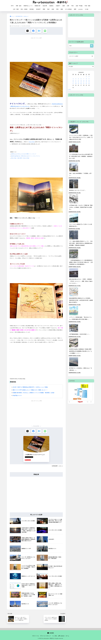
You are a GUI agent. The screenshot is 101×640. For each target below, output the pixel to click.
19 (78, 83)
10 (73, 81)
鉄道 (53, 9)
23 (89, 83)
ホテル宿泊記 (68, 9)
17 (73, 83)
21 (83, 83)
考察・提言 (18, 5)
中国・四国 (87, 5)
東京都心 (32, 9)
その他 (86, 9)
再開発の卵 (37, 5)
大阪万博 (44, 5)
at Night (33, 141)
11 (75, 81)
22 (86, 83)
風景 (75, 9)
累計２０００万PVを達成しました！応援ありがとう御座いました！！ (30, 390)
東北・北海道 (24, 9)
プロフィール (35, 635)
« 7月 (69, 89)
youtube (80, 9)
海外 (48, 9)
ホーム (67, 635)
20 (81, 83)
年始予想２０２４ (17, 395)
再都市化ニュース (28, 5)
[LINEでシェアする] (45, 31)
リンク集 (54, 635)
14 (83, 81)
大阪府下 (58, 5)
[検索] (91, 45)
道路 (62, 9)
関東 (44, 9)
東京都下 (38, 9)
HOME (51, 633)
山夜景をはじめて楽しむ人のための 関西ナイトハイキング (23, 153)
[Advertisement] (36, 49)
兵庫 (68, 5)
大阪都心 (51, 5)
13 (81, 81)
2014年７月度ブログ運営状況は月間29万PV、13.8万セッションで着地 (30, 387)
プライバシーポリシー (45, 635)
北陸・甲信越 (79, 5)
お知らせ (61, 466)
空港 (57, 9)
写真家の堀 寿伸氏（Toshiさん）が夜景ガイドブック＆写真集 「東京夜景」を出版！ (34, 392)
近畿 (63, 5)
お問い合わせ (61, 635)
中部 (72, 5)
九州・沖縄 (15, 9)
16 (89, 81)
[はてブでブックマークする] (39, 31)
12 (78, 81)
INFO (12, 5)
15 (86, 81)
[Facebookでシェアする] (33, 31)
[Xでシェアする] (28, 31)
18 (75, 83)
